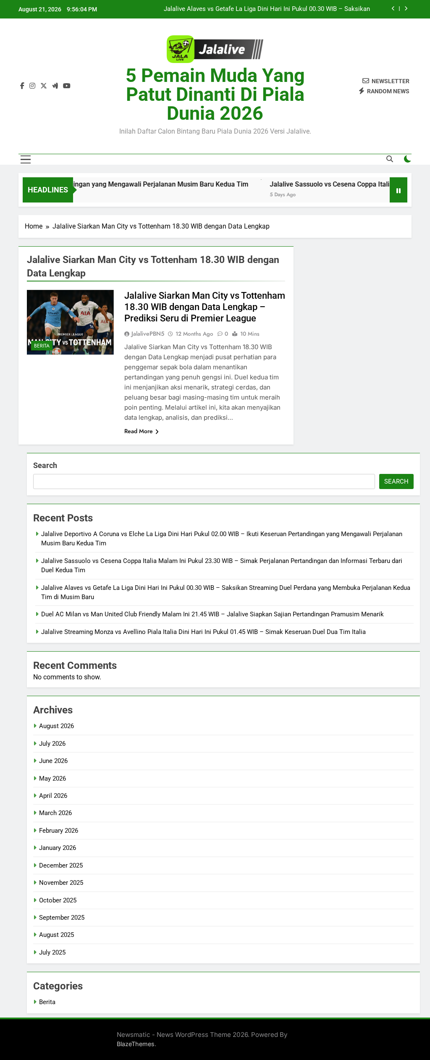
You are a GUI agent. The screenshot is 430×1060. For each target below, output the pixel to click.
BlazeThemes (136, 1043)
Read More (138, 431)
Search (45, 465)
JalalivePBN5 (147, 333)
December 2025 (61, 865)
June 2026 (53, 761)
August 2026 (56, 726)
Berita (42, 346)
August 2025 (56, 935)
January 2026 (57, 848)
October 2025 (57, 900)
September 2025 (61, 917)
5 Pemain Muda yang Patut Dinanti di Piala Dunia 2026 (215, 94)
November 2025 (61, 882)
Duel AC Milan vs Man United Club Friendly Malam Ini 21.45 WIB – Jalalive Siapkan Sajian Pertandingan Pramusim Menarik (212, 614)
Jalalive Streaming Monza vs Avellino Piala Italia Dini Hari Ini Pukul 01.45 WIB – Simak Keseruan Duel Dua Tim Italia (203, 632)
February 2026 (58, 830)
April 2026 (53, 796)
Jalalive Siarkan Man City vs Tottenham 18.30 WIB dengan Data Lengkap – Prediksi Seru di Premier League (204, 307)
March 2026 (55, 813)
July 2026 (52, 743)
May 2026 (52, 778)
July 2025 (52, 952)
